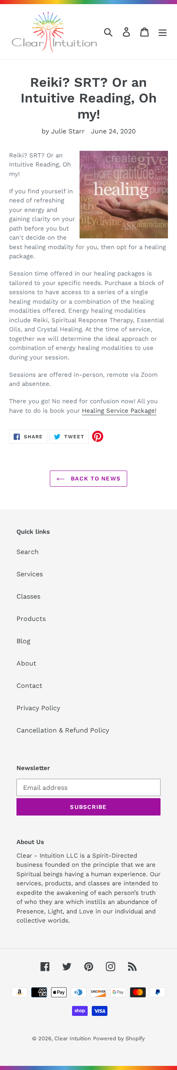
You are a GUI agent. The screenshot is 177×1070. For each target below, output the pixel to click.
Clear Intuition (72, 1038)
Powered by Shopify (119, 1038)
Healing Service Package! (119, 410)
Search (27, 552)
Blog (23, 641)
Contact (29, 686)
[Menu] (163, 32)
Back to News (95, 478)
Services (29, 574)
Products (31, 619)
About (26, 663)
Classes (28, 596)
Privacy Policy (38, 708)
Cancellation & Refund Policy (62, 730)
